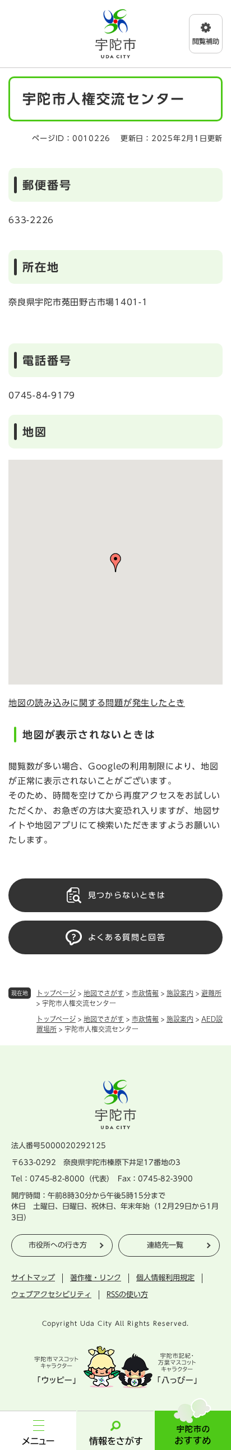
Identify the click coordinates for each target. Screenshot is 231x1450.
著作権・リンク (95, 1277)
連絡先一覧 (165, 1245)
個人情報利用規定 (165, 1277)
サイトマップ (33, 1277)
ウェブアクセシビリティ (51, 1294)
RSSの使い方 (127, 1294)
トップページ (56, 993)
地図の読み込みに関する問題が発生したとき (96, 703)
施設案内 (180, 993)
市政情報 (145, 993)
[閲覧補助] (206, 33)
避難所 (211, 993)
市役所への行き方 (58, 1245)
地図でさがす (104, 993)
